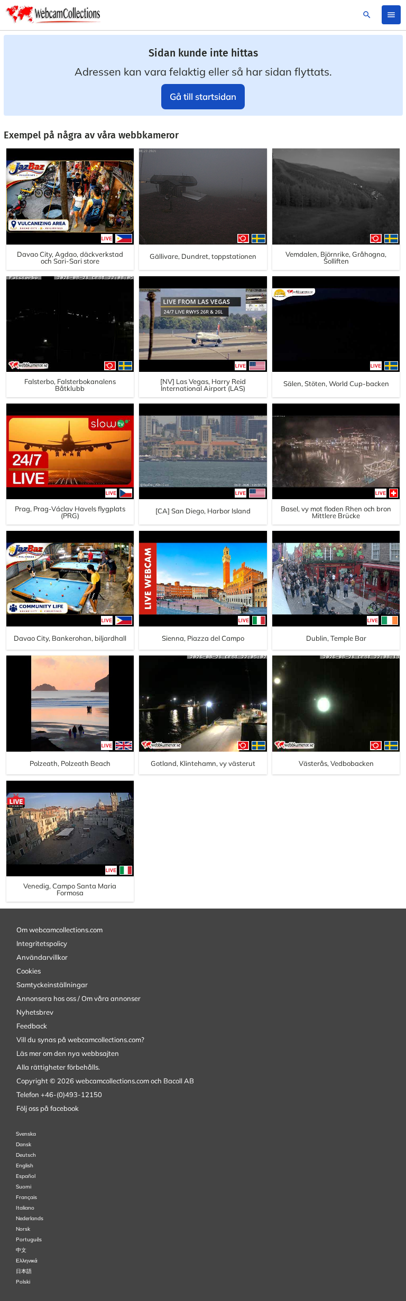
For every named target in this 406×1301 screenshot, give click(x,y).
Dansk (23, 1144)
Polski (23, 1281)
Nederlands (29, 1218)
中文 (21, 1250)
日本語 (24, 1271)
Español (25, 1176)
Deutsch (26, 1155)
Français (26, 1197)
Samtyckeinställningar (52, 984)
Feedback (31, 1026)
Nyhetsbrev (34, 1012)
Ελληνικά (27, 1260)
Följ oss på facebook (47, 1108)
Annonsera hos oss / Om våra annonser (78, 998)
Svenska (26, 1133)
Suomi (23, 1186)
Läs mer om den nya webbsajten (67, 1053)
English (24, 1165)
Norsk (23, 1228)
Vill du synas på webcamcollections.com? (80, 1039)
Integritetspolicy (41, 943)
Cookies (28, 971)
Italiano (25, 1207)
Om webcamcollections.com (59, 929)
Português (29, 1239)
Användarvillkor (42, 957)
